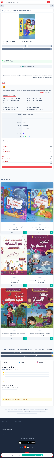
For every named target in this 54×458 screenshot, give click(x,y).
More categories (27, 166)
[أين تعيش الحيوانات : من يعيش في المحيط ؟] (14, 202)
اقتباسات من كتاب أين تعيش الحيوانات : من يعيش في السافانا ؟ (34, 411)
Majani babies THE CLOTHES (11, 103)
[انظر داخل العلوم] (2, 6)
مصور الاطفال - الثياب (34, 107)
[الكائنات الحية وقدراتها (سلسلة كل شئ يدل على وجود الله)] (14, 308)
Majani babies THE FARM (35, 98)
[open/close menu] (52, 2)
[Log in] (19, 455)
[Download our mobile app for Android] (31, 442)
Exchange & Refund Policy (7, 429)
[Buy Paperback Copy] (14, 232)
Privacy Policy (4, 426)
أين (12, 409)
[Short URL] (37, 133)
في (8, 409)
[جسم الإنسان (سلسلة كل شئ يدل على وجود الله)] (40, 308)
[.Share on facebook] (29, 136)
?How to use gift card (6, 432)
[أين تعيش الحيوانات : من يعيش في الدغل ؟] (40, 202)
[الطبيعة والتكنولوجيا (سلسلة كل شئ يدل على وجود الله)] (40, 255)
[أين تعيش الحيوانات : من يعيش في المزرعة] (52, 6)
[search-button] (48, 2)
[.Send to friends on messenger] (23, 136)
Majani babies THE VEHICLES (36, 109)
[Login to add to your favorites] (6, 43)
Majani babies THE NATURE (11, 107)
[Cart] (16, 455)
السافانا (46, 409)
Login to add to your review (9, 390)
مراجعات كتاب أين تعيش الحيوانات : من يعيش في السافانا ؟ (27, 413)
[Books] (12, 455)
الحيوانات (20, 409)
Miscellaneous (25, 125)
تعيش (16, 409)
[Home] (2, 10)
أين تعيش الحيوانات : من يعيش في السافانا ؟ (15, 411)
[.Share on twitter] (27, 136)
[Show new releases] (27, 452)
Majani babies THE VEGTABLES (11, 100)
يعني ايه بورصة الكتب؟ (6, 434)
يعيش (32, 409)
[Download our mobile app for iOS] (22, 442)
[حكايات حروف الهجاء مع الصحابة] (14, 255)
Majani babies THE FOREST (35, 100)
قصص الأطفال (26, 409)
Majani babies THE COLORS (35, 105)
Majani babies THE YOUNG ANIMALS (13, 98)
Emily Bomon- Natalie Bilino (13, 87)
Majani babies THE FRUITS (10, 109)
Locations (17, 426)
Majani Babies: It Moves (10, 105)
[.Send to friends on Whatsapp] (25, 136)
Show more (41, 92)
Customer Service (18, 424)
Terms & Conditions (6, 424)
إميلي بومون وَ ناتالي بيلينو (39, 409)
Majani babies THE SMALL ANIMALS (37, 103)
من (5, 409)
